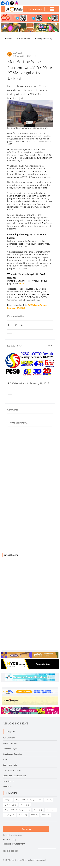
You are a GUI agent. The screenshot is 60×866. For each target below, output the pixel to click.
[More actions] (51, 54)
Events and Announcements (14, 775)
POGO (8, 800)
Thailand (23, 815)
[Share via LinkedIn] (22, 325)
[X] (12, 851)
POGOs (35, 815)
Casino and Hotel (10, 765)
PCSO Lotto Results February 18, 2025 (28, 383)
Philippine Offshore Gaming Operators (29, 800)
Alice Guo (51, 810)
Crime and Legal (10, 748)
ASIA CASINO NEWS (15, 723)
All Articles (7, 786)
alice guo (25, 805)
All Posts (8, 38)
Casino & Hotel (23, 38)
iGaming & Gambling (43, 38)
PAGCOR (46, 815)
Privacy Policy (9, 839)
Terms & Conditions (12, 834)
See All (50, 345)
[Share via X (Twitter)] (15, 325)
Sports (6, 759)
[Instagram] (16, 851)
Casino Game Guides (12, 770)
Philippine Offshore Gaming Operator (17, 810)
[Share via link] (29, 325)
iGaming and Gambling (12, 754)
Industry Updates (10, 743)
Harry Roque (10, 815)
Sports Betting (11, 805)
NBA (49, 800)
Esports (39, 810)
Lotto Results (8, 781)
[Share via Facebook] (8, 325)
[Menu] (52, 9)
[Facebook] (8, 851)
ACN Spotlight (9, 738)
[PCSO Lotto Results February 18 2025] (30, 364)
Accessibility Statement (14, 843)
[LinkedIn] (4, 851)
